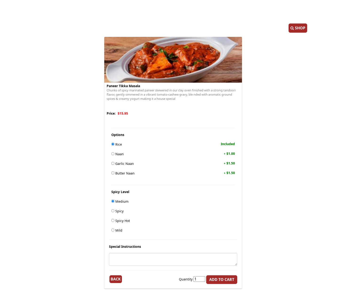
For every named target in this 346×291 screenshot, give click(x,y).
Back (116, 279)
